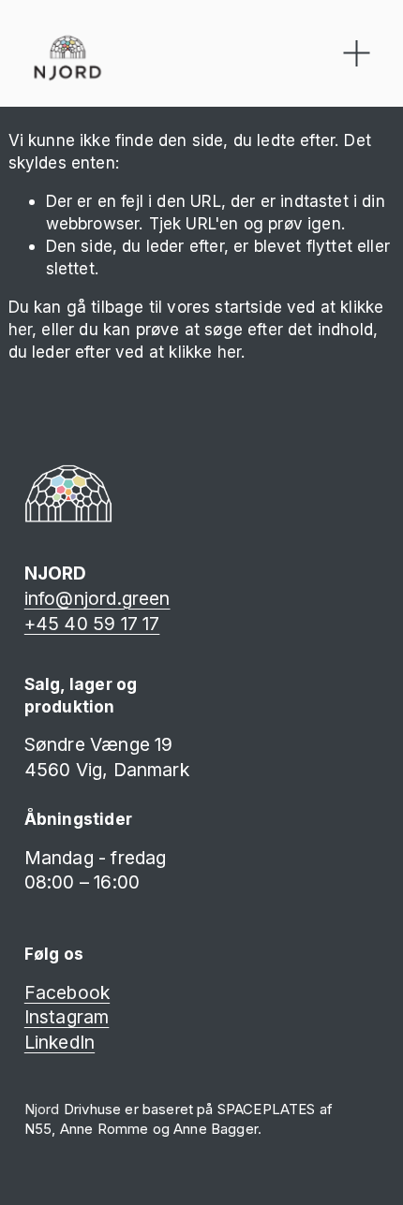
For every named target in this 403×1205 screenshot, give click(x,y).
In (31, 1017)
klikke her (205, 351)
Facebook (67, 992)
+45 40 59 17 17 (92, 623)
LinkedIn (59, 1042)
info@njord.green (97, 598)
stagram (74, 1017)
